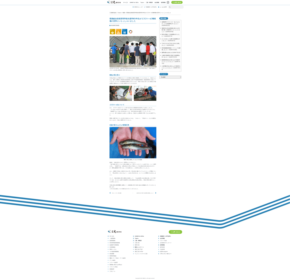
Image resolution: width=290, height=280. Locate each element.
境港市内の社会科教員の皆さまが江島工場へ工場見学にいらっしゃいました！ (171, 29)
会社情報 (157, 2)
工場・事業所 (149, 2)
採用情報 (163, 2)
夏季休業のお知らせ (167, 52)
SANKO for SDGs (134, 2)
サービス (125, 2)
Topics (142, 2)
